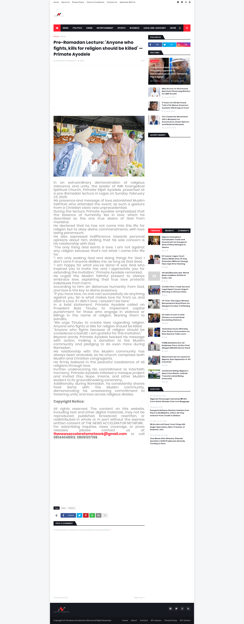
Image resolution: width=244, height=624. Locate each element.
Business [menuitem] (134, 28)
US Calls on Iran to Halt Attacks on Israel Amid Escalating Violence (173, 317)
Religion (72, 508)
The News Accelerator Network (79, 620)
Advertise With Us (127, 2)
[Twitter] (79, 515)
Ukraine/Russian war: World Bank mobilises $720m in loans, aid (175, 275)
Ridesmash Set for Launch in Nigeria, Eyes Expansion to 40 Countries (176, 359)
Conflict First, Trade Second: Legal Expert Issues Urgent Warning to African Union (176, 289)
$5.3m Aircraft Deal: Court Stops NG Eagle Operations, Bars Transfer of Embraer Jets (167, 427)
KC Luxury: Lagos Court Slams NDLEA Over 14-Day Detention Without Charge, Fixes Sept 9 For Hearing (175, 260)
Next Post (138, 597)
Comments (183, 230)
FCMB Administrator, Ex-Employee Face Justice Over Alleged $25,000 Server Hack (176, 345)
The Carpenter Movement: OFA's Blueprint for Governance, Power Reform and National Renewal (175, 120)
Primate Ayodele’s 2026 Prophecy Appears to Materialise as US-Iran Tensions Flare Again (168, 72)
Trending (155, 230)
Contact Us (112, 2)
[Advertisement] (139, 14)
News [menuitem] (65, 28)
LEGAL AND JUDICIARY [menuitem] (155, 28)
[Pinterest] (86, 515)
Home (56, 2)
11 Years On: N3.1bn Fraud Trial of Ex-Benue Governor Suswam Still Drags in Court (175, 105)
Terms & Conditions (95, 2)
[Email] (98, 515)
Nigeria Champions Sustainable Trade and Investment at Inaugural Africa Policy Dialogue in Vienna (174, 242)
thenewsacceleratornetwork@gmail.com (90, 433)
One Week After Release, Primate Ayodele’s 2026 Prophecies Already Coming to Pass (167, 441)
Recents (169, 230)
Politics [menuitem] (77, 28)
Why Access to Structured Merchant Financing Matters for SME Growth (176, 91)
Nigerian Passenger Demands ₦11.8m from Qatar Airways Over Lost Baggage (169, 400)
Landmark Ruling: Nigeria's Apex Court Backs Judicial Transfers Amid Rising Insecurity (175, 375)
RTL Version (156, 620)
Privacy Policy (78, 2)
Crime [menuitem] (89, 28)
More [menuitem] (173, 28)
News (63, 36)
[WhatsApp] (92, 515)
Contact (144, 620)
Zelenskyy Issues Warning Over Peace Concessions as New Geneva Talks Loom (176, 331)
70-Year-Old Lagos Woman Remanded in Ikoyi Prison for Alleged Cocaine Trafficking (176, 303)
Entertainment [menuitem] (105, 28)
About (134, 620)
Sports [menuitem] (121, 28)
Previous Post (61, 597)
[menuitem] (57, 28)
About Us (65, 2)
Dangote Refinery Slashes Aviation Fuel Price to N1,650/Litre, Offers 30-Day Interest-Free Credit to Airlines (169, 413)
